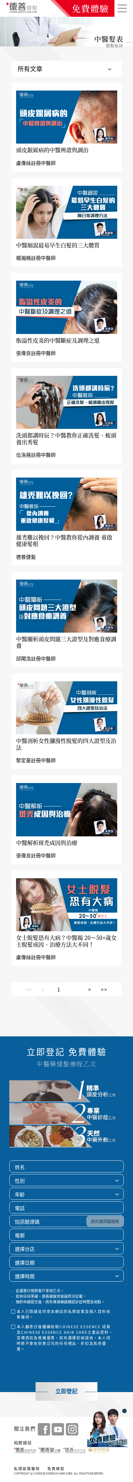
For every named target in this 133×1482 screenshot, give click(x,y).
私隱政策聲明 (27, 1468)
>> (104, 989)
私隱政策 (76, 1311)
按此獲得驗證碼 (105, 1221)
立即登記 (66, 1391)
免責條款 (56, 1468)
